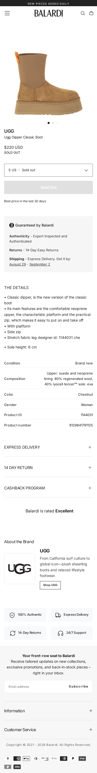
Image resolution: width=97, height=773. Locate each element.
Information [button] (14, 710)
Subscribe (78, 686)
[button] (7, 13)
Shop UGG (50, 585)
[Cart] (91, 13)
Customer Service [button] (20, 729)
